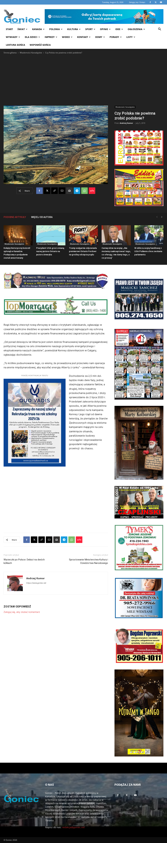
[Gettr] (92, 190)
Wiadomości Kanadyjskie (31, 52)
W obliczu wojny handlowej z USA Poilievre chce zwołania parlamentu (148, 251)
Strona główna (10, 52)
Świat (21, 29)
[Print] (69, 190)
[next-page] (161, 217)
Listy (129, 37)
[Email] (62, 190)
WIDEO (66, 37)
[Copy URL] (54, 190)
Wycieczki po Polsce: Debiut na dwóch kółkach (24, 561)
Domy (98, 37)
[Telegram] (77, 190)
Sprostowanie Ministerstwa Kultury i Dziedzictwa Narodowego (88, 561)
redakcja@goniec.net (73, 827)
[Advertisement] (83, 79)
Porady (114, 37)
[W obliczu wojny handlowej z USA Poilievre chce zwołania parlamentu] (148, 235)
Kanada (37, 29)
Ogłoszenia (135, 29)
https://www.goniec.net (36, 583)
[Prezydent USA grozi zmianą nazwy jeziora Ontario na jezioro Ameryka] (50, 235)
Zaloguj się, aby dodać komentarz (22, 612)
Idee (117, 29)
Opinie (104, 29)
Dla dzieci (31, 37)
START (9, 29)
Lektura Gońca (15, 44)
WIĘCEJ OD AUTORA (42, 217)
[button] (159, 29)
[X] (47, 190)
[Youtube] (135, 795)
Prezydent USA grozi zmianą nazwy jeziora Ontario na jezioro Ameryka (50, 251)
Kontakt (82, 37)
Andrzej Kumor (126, 123)
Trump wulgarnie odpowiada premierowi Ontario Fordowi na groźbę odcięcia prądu (83, 251)
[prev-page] (157, 217)
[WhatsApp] (84, 190)
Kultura (72, 29)
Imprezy (50, 37)
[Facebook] (39, 190)
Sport (89, 29)
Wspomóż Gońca (40, 44)
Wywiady (11, 37)
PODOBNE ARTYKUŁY (15, 217)
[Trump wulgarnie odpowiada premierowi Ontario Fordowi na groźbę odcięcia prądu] (83, 235)
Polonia (54, 29)
